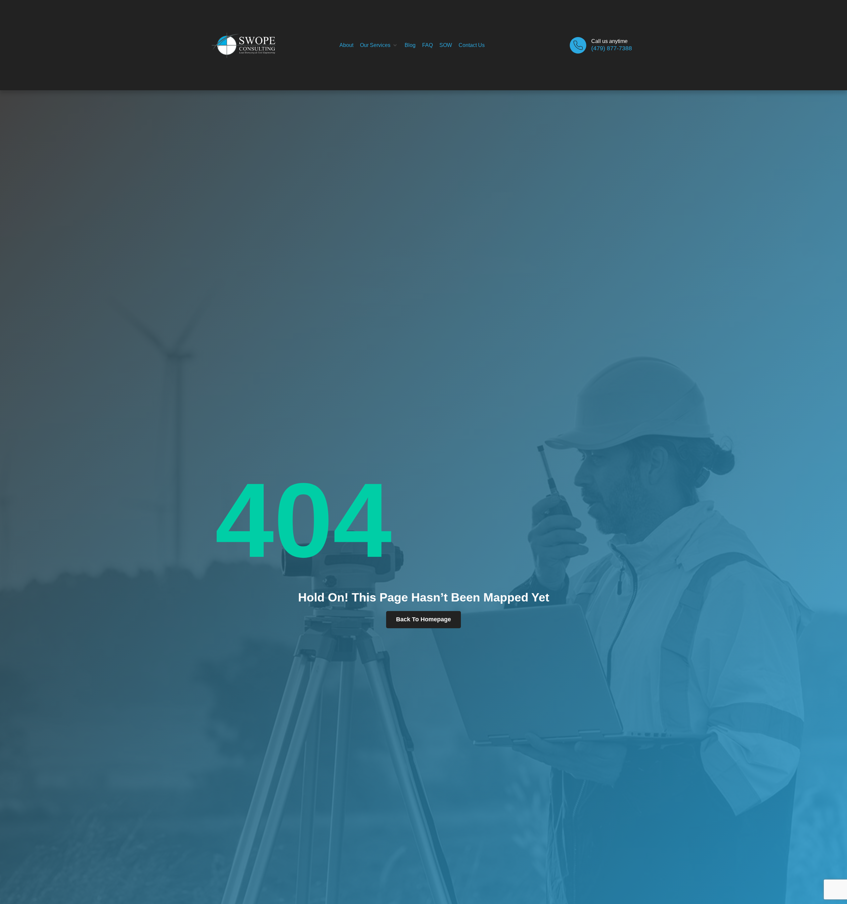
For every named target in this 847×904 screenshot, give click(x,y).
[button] (379, 45)
